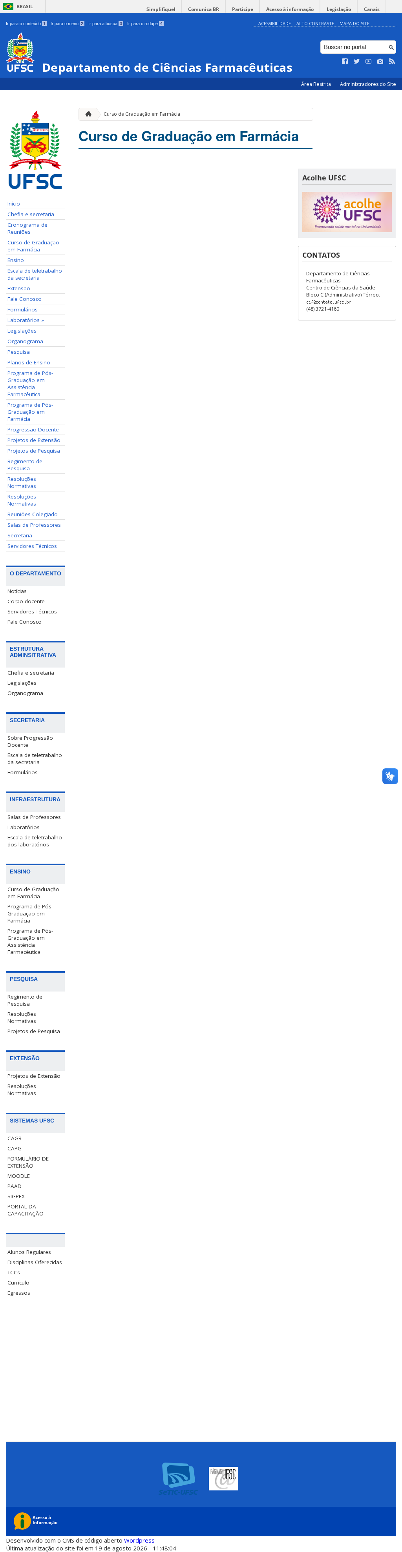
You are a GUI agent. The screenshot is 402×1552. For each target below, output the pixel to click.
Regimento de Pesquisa (24, 465)
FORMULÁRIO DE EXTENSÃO (28, 1162)
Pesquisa (18, 351)
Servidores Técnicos (32, 545)
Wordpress (139, 1540)
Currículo (18, 1282)
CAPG (14, 1148)
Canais (372, 9)
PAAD (14, 1186)
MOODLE (18, 1175)
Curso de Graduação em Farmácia (33, 246)
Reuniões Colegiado (32, 514)
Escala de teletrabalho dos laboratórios (34, 841)
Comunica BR (203, 9)
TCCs (13, 1272)
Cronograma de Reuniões (27, 228)
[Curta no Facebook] (345, 61)
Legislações (22, 330)
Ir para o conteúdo (26, 23)
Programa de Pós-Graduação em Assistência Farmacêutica (30, 383)
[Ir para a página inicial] (86, 114)
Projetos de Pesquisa (33, 450)
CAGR (14, 1138)
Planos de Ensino (28, 362)
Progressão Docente (33, 429)
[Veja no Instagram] (380, 61)
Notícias (17, 591)
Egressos (18, 1292)
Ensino (15, 260)
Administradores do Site (368, 84)
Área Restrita (316, 84)
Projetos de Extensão (33, 440)
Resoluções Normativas (21, 482)
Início (13, 203)
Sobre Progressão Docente (30, 741)
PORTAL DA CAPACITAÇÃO (25, 1210)
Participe (242, 9)
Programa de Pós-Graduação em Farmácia (30, 411)
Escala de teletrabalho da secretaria (34, 274)
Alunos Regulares (29, 1251)
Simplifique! (160, 9)
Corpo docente (26, 601)
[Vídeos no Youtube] (368, 61)
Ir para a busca (105, 23)
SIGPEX (16, 1196)
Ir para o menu (67, 23)
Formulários (22, 309)
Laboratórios (23, 827)
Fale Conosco (24, 298)
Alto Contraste (315, 23)
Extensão (18, 288)
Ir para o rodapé (145, 23)
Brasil (24, 6)
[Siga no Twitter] (357, 61)
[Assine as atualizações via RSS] (392, 61)
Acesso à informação (290, 9)
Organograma (25, 341)
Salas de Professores (34, 524)
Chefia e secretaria (30, 214)
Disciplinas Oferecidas (34, 1262)
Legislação (339, 9)
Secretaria (19, 535)
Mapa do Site (354, 23)
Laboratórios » (25, 320)
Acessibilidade (274, 23)
